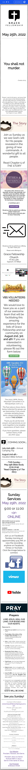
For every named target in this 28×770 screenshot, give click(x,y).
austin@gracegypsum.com (15, 717)
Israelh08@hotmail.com (15, 728)
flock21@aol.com (16, 726)
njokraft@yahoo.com (14, 723)
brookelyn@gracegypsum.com (16, 720)
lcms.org (17, 748)
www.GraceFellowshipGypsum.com (14, 705)
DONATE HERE (14, 206)
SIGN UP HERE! (14, 355)
